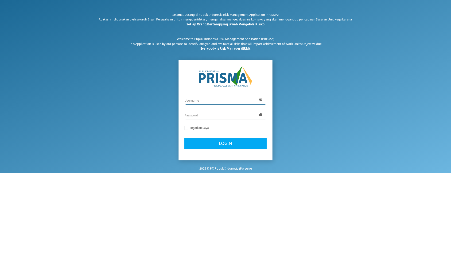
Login (225, 143)
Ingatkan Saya (199, 128)
